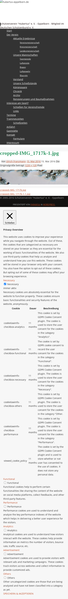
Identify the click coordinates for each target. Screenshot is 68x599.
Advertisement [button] (11, 550)
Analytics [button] (8, 526)
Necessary (13, 284)
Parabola (36, 204)
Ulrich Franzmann (16, 161)
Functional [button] (9, 479)
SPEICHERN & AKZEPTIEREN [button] (18, 593)
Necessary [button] (9, 280)
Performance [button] (10, 502)
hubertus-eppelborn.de (19, 19)
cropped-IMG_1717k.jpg (13, 190)
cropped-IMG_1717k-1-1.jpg (15, 194)
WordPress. (49, 204)
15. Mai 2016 (34, 161)
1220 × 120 (31, 165)
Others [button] (7, 573)
